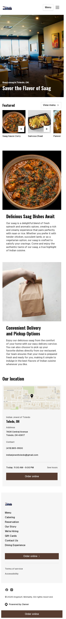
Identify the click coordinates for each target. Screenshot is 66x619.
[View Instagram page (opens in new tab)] (12, 590)
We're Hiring (11, 531)
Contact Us (11, 540)
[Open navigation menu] (57, 7)
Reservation (12, 522)
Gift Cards (11, 536)
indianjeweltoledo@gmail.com (22, 456)
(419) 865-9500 (14, 449)
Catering (10, 517)
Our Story (10, 526)
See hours (52, 467)
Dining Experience (15, 545)
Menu (48, 7)
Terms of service (14, 568)
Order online (32, 476)
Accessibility (12, 573)
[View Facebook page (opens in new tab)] (7, 590)
